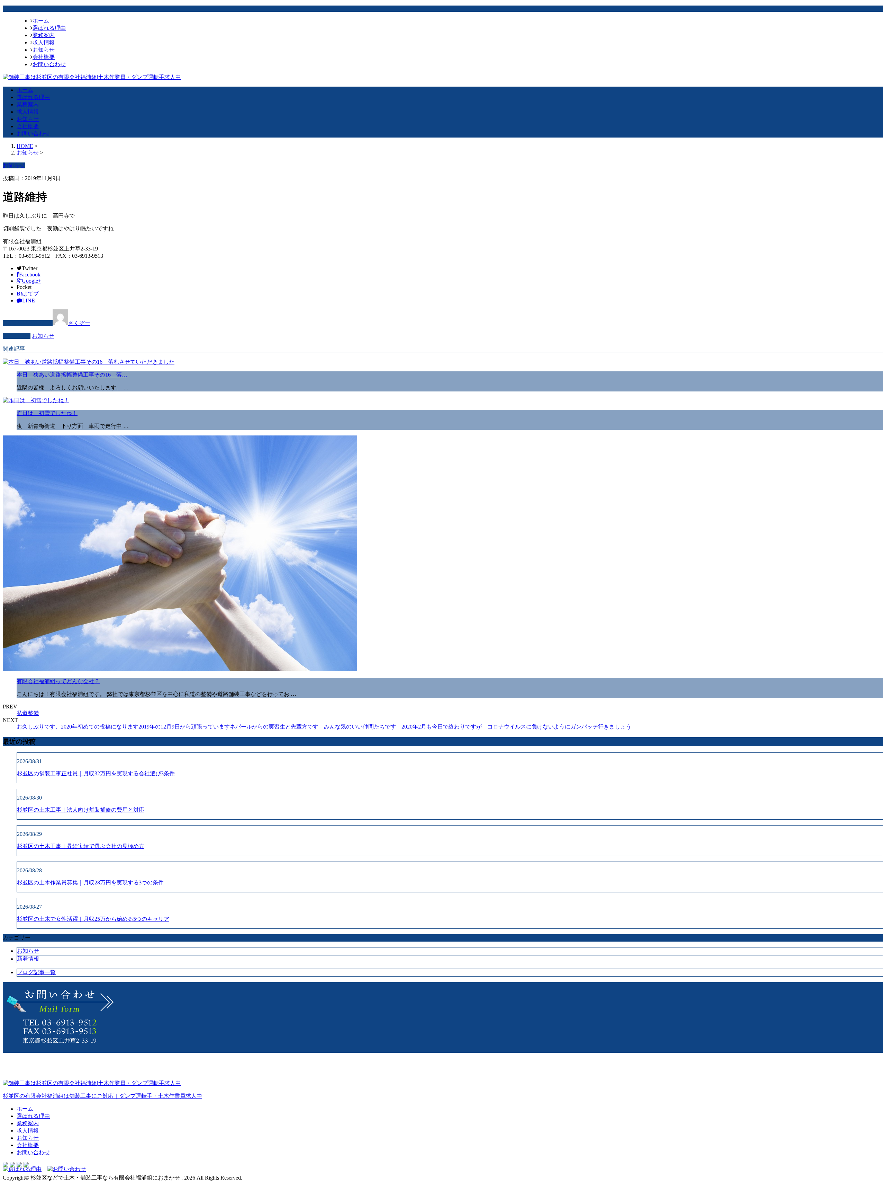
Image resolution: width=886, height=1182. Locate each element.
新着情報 (28, 959)
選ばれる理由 (49, 28)
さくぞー (79, 323)
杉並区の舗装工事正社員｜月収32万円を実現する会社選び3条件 (96, 773)
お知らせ (44, 50)
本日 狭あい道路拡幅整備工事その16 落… (72, 375)
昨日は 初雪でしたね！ (47, 413)
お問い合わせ (49, 64)
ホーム (41, 21)
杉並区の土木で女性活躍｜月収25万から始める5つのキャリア (93, 919)
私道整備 (28, 713)
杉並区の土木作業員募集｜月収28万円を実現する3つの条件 (90, 882)
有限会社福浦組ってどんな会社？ (58, 681)
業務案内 (44, 35)
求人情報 (44, 42)
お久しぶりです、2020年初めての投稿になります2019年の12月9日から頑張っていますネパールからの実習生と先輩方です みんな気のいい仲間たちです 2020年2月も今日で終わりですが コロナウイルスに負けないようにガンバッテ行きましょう (324, 727)
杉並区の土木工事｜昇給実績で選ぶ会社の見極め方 (80, 846)
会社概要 (44, 57)
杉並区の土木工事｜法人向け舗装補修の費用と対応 (80, 810)
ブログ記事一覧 (36, 972)
